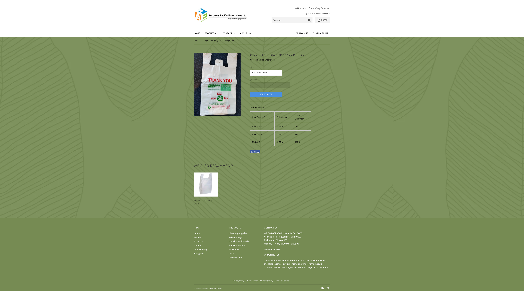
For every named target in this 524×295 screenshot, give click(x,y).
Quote (324, 20)
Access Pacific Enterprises (211, 288)
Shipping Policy (266, 281)
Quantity (253, 80)
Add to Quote (266, 94)
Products (210, 33)
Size (252, 67)
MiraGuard (302, 33)
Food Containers (237, 245)
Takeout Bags (235, 237)
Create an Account (322, 14)
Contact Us (229, 33)
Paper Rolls (234, 249)
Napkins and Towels (239, 241)
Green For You (236, 257)
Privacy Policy (238, 281)
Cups (231, 253)
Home (197, 33)
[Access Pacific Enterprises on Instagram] (327, 288)
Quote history (200, 249)
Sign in (308, 14)
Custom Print (320, 33)
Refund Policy (252, 281)
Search (197, 237)
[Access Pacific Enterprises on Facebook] (322, 288)
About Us (245, 33)
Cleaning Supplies (238, 233)
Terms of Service (282, 281)
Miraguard (199, 253)
